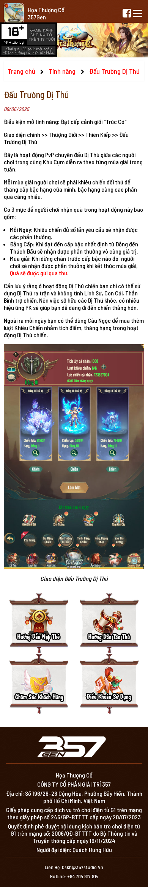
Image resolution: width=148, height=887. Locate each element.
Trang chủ (21, 71)
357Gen (37, 17)
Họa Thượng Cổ (46, 9)
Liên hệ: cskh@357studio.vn (74, 867)
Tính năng (63, 71)
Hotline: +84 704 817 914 (74, 876)
